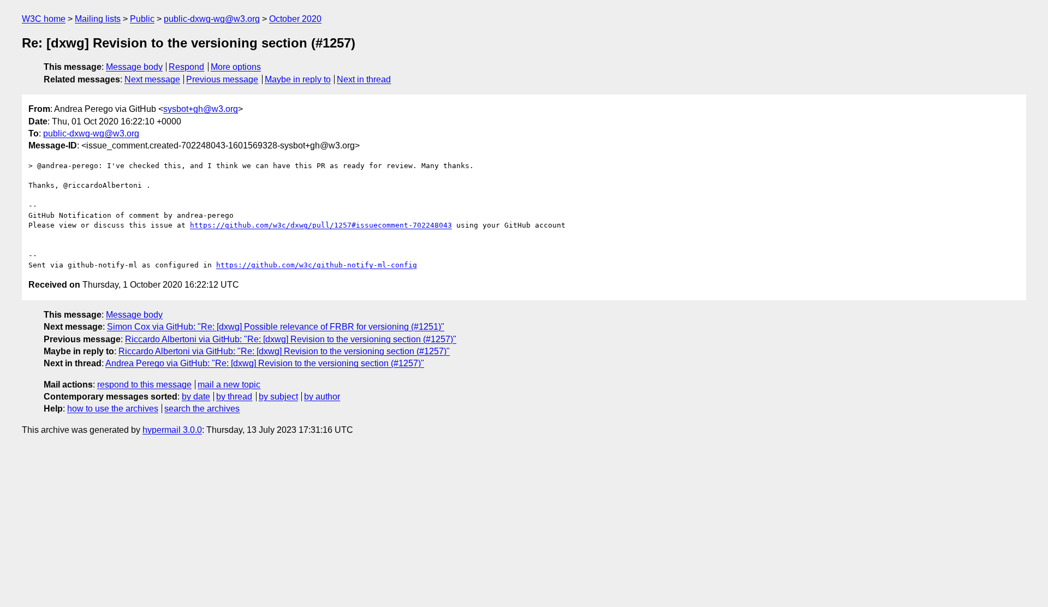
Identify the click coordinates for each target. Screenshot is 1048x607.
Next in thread (364, 79)
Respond (186, 67)
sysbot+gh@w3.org (200, 109)
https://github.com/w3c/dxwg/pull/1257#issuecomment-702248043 (321, 225)
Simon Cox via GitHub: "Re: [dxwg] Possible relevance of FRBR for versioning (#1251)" (275, 326)
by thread (234, 396)
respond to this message (144, 384)
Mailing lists (98, 18)
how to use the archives (112, 408)
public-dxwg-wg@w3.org (212, 18)
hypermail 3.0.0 (172, 430)
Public (142, 18)
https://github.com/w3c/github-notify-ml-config (316, 265)
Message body (134, 67)
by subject (278, 396)
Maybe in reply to (298, 79)
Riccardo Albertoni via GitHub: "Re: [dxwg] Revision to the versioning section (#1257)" (290, 339)
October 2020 (295, 18)
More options (236, 67)
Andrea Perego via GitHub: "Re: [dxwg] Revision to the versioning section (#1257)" (264, 363)
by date (196, 396)
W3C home (44, 18)
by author (322, 396)
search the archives (202, 408)
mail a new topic (229, 384)
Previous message (222, 79)
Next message (152, 79)
